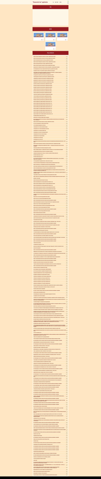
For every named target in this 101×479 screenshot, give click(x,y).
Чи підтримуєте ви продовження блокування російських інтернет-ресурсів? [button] (45, 359)
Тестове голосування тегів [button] (37, 332)
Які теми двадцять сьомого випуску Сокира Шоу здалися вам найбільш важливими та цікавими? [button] (48, 352)
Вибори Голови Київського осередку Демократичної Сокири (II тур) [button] (43, 181)
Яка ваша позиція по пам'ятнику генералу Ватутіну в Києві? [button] (42, 319)
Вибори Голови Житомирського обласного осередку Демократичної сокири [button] (44, 188)
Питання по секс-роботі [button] (37, 433)
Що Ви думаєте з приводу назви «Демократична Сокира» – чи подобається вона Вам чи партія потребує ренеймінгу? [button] (49, 145)
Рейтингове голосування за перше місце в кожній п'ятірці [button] (42, 279)
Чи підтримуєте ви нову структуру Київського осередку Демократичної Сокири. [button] (45, 174)
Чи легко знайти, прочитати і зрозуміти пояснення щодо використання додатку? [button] (45, 474)
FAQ (53, 2)
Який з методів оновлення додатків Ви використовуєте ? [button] (42, 471)
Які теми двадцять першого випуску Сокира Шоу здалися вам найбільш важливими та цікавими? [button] (48, 383)
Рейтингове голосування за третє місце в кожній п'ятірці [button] (42, 283)
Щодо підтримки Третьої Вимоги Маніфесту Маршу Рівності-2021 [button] (43, 108)
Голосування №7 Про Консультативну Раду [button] (40, 130)
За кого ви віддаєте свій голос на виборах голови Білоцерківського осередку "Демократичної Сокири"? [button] (49, 315)
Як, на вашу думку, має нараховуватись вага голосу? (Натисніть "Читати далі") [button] (45, 366)
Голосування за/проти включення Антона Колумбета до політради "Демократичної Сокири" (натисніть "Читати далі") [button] (49, 376)
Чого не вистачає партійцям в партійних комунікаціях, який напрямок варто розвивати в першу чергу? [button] (48, 307)
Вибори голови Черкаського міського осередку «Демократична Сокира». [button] (44, 121)
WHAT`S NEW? (56, 2)
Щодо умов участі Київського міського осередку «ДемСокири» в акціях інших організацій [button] (46, 67)
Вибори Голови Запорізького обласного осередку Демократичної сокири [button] (44, 205)
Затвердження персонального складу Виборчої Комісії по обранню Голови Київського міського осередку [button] (49, 216)
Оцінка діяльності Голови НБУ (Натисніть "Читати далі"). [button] (42, 345)
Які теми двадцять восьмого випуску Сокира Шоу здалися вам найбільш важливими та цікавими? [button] (48, 343)
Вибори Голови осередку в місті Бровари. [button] (39, 212)
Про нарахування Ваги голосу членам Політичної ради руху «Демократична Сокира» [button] (46, 68)
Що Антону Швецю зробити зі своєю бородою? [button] (40, 406)
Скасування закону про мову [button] (38, 435)
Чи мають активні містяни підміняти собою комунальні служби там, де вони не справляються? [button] (47, 263)
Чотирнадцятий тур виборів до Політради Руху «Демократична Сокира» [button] (44, 76)
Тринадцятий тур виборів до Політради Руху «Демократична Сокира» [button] (44, 78)
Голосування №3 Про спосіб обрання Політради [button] (40, 126)
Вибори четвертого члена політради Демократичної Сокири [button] (42, 198)
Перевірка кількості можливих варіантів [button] (39, 292)
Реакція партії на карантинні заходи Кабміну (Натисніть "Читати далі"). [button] (44, 363)
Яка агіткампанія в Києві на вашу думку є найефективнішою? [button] (42, 269)
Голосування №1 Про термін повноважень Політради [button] (41, 128)
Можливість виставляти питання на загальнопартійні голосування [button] (43, 262)
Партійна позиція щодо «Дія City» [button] (38, 154)
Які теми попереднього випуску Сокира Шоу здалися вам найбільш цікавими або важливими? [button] (47, 442)
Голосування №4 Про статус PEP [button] (38, 139)
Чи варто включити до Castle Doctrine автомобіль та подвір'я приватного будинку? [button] (46, 424)
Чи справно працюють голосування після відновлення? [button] (42, 301)
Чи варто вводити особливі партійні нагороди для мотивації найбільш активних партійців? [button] (47, 338)
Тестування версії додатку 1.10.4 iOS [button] (39, 244)
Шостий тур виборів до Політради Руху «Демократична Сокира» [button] (43, 90)
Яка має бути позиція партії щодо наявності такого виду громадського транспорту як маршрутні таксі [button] (48, 246)
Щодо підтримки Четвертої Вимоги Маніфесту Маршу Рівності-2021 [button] (43, 113)
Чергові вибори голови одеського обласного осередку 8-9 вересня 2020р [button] (44, 286)
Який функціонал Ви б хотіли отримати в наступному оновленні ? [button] (43, 469)
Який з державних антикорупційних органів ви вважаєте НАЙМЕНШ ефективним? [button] (45, 453)
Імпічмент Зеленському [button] (37, 178)
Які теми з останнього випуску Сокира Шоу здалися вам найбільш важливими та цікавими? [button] (47, 290)
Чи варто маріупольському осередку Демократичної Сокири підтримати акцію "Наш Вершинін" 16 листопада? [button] (49, 237)
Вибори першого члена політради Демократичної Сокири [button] (42, 210)
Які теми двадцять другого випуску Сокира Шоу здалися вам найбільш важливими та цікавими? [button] (48, 378)
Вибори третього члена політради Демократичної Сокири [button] (42, 203)
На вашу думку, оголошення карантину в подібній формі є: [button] (42, 381)
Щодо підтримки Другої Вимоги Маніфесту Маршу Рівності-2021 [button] (43, 106)
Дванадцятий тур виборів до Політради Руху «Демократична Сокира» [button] (44, 80)
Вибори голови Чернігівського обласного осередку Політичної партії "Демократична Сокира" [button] (47, 143)
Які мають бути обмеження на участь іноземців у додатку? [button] (42, 456)
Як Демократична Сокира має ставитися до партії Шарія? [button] (42, 323)
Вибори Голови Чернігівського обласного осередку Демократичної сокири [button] (44, 187)
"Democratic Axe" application (40, 2)
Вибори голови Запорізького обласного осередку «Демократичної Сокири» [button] (44, 58)
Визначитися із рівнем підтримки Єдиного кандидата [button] (41, 117)
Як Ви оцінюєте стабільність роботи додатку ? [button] (40, 473)
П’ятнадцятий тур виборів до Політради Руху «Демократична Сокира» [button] (44, 74)
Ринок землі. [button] (35, 460)
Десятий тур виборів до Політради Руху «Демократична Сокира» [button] (43, 83)
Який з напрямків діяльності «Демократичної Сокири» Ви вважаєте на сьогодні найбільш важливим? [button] (48, 149)
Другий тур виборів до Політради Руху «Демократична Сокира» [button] (43, 97)
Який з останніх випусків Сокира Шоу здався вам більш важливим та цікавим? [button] (45, 192)
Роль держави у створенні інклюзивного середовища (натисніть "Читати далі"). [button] (45, 370)
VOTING (60, 2)
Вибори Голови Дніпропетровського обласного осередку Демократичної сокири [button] (45, 190)
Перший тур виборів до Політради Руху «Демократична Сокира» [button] (43, 99)
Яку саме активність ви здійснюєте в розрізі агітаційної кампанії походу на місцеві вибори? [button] (47, 256)
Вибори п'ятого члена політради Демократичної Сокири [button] (42, 196)
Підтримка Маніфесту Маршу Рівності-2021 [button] (40, 115)
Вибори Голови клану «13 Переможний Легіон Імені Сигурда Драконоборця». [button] (44, 164)
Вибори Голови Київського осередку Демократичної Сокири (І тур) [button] (43, 185)
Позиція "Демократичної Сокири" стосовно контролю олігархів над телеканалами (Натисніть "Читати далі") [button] (49, 317)
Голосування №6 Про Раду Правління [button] (39, 135)
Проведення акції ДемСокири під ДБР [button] (39, 451)
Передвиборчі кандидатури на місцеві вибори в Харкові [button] (42, 274)
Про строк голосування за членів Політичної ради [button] (41, 123)
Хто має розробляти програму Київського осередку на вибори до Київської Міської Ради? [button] (46, 162)
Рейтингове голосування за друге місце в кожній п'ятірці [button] (42, 281)
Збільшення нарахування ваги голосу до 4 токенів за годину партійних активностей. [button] (46, 153)
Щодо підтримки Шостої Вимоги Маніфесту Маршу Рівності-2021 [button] (43, 101)
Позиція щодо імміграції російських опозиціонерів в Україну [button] (42, 147)
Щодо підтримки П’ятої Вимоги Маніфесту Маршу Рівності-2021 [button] (43, 110)
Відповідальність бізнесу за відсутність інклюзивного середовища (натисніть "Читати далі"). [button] (47, 354)
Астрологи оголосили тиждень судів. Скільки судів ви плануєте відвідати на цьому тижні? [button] (47, 328)
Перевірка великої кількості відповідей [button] (39, 288)
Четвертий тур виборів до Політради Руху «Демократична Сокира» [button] (43, 94)
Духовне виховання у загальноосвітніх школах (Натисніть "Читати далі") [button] (44, 342)
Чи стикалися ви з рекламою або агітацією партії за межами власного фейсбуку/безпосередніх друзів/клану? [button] (49, 253)
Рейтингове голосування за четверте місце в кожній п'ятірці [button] (42, 276)
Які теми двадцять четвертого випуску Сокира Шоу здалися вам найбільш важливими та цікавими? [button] (48, 368)
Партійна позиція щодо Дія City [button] (38, 156)
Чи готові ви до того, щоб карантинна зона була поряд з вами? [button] (43, 390)
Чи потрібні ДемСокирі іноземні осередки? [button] (40, 458)
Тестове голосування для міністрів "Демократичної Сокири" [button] (42, 361)
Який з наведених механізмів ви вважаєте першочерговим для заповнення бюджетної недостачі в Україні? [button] (49, 427)
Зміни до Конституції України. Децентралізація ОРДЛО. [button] (41, 439)
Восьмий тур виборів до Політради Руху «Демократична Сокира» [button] (43, 87)
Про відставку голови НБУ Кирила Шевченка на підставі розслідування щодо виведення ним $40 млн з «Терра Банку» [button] (49, 141)
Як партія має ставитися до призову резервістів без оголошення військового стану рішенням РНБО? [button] (48, 166)
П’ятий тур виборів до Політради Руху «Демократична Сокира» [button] (43, 92)
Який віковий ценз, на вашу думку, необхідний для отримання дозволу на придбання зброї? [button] (47, 349)
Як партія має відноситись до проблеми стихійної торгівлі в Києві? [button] (43, 235)
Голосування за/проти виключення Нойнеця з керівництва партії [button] (43, 444)
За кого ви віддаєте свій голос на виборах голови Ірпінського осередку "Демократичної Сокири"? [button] (48, 313)
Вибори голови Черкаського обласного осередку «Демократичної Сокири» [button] (44, 65)
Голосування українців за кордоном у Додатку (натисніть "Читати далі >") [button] (44, 388)
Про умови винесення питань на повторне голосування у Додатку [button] (43, 151)
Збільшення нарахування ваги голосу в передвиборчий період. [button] (43, 272)
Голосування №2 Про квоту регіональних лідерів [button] (41, 132)
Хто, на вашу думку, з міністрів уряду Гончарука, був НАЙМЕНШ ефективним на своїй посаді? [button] (47, 385)
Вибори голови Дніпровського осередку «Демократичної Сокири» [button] (43, 63)
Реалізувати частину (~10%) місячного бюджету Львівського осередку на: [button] (44, 70)
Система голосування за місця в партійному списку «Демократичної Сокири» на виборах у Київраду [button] (48, 285)
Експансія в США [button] (36, 440)
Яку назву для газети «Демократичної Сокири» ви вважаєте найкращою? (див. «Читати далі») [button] (47, 221)
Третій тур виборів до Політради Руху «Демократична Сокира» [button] (42, 96)
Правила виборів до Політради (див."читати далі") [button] (41, 230)
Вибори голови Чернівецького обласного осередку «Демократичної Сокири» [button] (45, 56)
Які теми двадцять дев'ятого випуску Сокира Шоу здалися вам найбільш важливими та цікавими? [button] (48, 340)
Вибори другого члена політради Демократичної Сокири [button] (42, 207)
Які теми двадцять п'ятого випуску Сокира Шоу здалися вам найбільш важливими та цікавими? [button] (47, 365)
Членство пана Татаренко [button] (37, 242)
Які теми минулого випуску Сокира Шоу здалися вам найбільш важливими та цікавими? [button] (46, 387)
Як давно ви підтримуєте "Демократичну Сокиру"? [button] (41, 347)
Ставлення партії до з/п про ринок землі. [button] (39, 418)
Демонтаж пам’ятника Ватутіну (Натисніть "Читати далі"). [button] (42, 356)
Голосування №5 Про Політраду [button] (38, 137)
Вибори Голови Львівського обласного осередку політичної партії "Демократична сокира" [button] (47, 217)
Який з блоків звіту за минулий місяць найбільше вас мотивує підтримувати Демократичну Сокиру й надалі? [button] (49, 176)
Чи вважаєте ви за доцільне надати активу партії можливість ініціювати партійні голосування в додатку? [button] (49, 297)
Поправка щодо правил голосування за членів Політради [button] (42, 226)
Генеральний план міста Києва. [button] (38, 219)
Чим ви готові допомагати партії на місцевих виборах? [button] (41, 336)
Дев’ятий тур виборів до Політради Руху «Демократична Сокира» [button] (43, 85)
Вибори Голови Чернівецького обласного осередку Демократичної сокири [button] (44, 183)
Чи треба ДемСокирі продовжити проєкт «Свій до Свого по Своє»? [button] (43, 160)
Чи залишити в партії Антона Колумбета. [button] (39, 295)
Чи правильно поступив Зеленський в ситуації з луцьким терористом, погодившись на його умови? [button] (48, 309)
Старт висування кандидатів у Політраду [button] (39, 125)
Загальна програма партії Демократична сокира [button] (40, 267)
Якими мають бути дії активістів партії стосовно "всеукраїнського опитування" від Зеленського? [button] (48, 251)
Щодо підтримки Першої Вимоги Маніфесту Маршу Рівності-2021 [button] (43, 103)
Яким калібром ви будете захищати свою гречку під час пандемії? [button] (43, 372)
